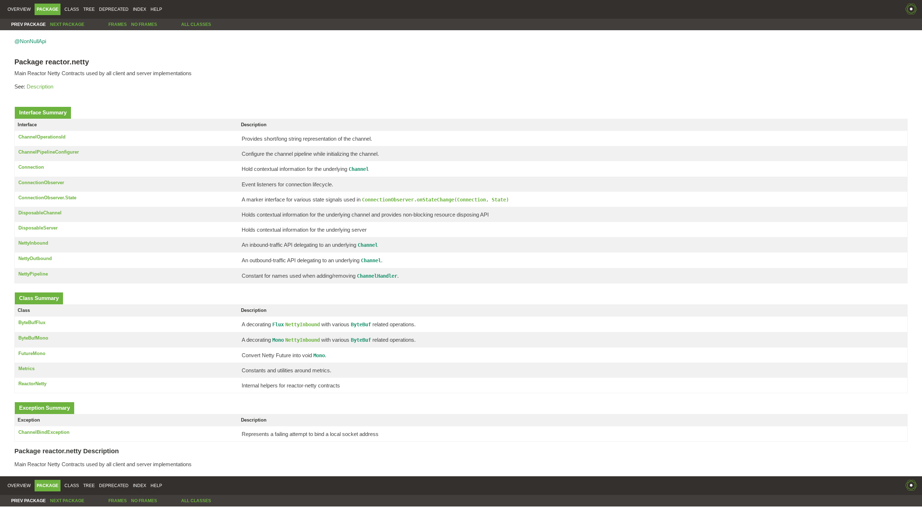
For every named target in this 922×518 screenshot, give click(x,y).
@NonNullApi (30, 41)
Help (156, 9)
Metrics (26, 368)
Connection (31, 167)
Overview (19, 9)
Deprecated (114, 9)
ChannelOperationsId (42, 137)
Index (139, 9)
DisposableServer (38, 228)
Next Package (67, 24)
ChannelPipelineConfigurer (48, 152)
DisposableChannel (40, 212)
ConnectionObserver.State (47, 197)
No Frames (144, 24)
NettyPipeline (33, 274)
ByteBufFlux (31, 322)
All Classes (196, 24)
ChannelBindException (44, 432)
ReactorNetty (32, 383)
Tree (89, 9)
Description (40, 86)
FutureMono (31, 353)
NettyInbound (33, 243)
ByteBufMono (33, 338)
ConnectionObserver (41, 182)
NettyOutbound (35, 258)
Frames (117, 24)
